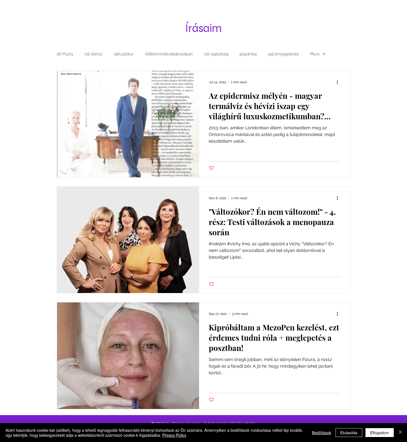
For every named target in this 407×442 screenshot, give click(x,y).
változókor (124, 53)
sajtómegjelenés (283, 53)
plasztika (248, 53)
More (315, 53)
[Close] (400, 433)
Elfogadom (379, 432)
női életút (93, 53)
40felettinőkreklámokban (169, 53)
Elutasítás (348, 432)
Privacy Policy (174, 435)
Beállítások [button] (321, 432)
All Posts (65, 53)
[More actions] (339, 82)
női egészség (216, 53)
